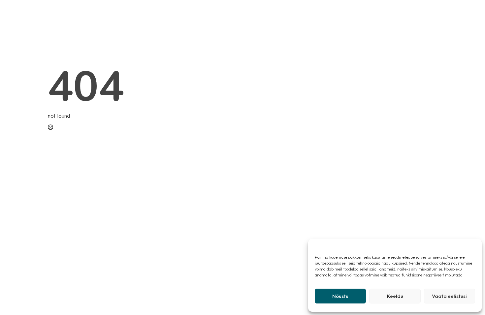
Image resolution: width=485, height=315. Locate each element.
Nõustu (340, 296)
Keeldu (395, 296)
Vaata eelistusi (449, 296)
